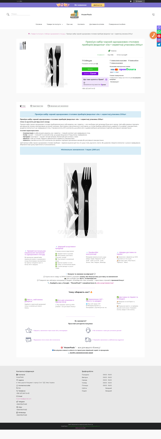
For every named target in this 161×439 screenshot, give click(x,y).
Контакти (81, 24)
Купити (90, 69)
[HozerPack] (74, 14)
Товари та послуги (54, 24)
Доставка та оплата (96, 24)
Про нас (70, 24)
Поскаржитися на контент (75, 426)
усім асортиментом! (104, 283)
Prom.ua (90, 424)
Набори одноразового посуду (55, 34)
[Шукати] (8, 14)
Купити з (87, 73)
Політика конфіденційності (92, 426)
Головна (39, 24)
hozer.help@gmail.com (23, 399)
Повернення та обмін (117, 24)
